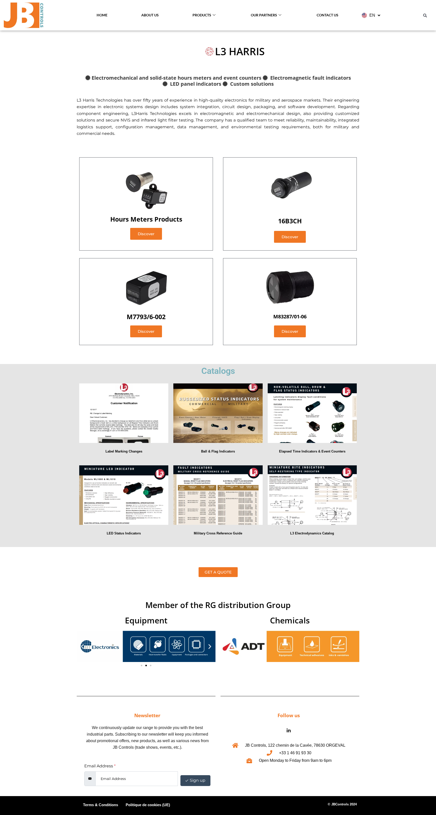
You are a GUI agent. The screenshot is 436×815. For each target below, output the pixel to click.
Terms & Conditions (100, 805)
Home (102, 15)
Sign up (197, 780)
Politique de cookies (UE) (148, 805)
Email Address (100, 766)
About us (150, 15)
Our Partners (264, 15)
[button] (82, 646)
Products (202, 15)
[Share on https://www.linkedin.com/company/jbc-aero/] (289, 731)
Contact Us (327, 15)
